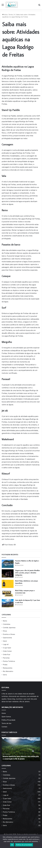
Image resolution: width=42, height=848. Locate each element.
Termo (11, 14)
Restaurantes (7, 668)
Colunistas (6, 624)
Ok (12, 845)
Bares (5, 621)
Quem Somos (6, 716)
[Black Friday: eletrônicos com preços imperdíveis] (8, 584)
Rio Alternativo (8, 671)
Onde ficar (6, 654)
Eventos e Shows (9, 634)
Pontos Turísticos (9, 661)
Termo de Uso (6, 723)
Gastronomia (7, 638)
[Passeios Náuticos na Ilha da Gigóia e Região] (8, 564)
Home (4, 713)
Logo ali (5, 644)
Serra (5, 675)
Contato (4, 727)
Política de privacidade (24, 845)
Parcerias (6, 658)
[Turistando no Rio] (11, 5)
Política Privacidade (8, 720)
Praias (5, 664)
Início (5, 14)
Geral (5, 641)
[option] (21, 749)
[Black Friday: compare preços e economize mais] (8, 593)
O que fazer (7, 648)
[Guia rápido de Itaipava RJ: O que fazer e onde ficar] (8, 603)
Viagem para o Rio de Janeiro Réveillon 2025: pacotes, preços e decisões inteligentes (27, 572)
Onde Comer (7, 651)
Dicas (5, 631)
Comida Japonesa (9, 627)
